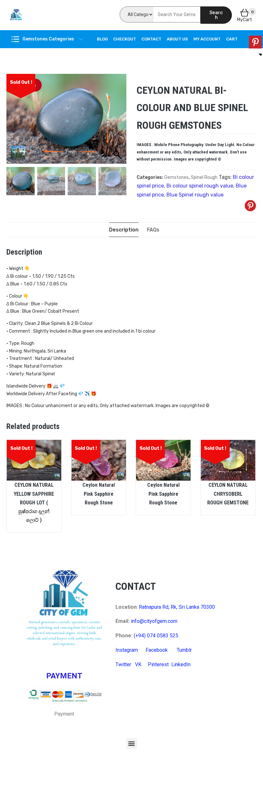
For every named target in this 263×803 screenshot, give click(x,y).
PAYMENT (64, 675)
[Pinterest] (250, 205)
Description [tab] (124, 230)
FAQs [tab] (153, 230)
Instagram (126, 650)
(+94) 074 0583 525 (156, 636)
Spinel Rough (204, 177)
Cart (232, 39)
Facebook (157, 650)
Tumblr (184, 650)
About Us (177, 39)
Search (216, 15)
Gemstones (176, 177)
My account (207, 39)
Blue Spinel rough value (195, 195)
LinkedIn (181, 664)
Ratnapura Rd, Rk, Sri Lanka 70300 (177, 607)
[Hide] (260, 54)
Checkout (124, 39)
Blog (102, 39)
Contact (151, 39)
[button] (131, 743)
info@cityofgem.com (154, 621)
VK (138, 664)
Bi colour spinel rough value (199, 186)
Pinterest (158, 664)
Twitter (123, 664)
